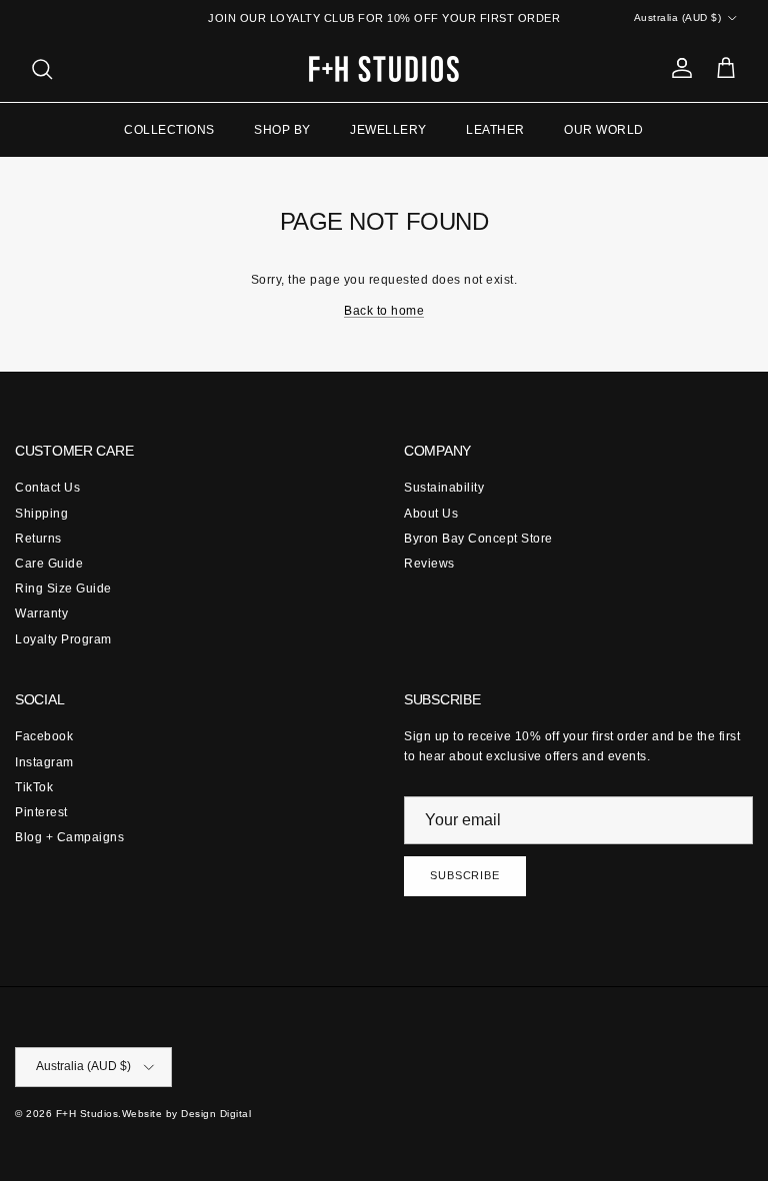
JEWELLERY (388, 130)
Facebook (44, 736)
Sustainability (444, 488)
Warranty (41, 613)
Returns (38, 539)
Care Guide (49, 564)
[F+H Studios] (384, 69)
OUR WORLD (604, 130)
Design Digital (216, 1113)
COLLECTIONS (169, 130)
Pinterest (41, 812)
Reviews (429, 564)
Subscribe (465, 875)
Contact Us (47, 488)
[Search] (42, 69)
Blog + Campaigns (69, 837)
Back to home (384, 311)
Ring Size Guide (63, 588)
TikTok (34, 787)
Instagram (44, 762)
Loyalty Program (63, 639)
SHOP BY (282, 130)
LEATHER (495, 130)
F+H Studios (87, 1113)
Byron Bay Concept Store (478, 539)
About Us (431, 514)
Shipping (41, 514)
